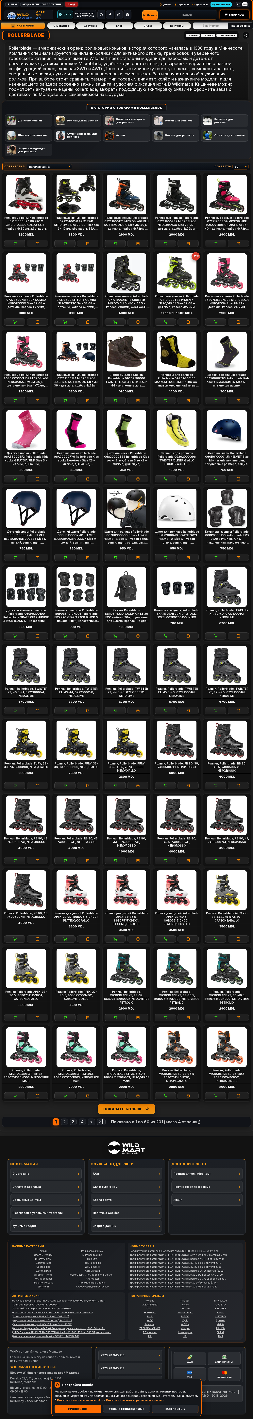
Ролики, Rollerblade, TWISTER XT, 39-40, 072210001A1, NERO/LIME (227, 613)
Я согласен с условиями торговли (37, 1212)
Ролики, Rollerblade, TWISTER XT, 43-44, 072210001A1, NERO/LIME (76, 692)
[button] (150, 15)
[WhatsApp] (119, 14)
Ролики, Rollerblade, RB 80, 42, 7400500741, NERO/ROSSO (26, 840)
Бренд (209, 35)
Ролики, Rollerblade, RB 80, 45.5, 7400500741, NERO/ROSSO (176, 842)
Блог (119, 25)
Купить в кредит (24, 1226)
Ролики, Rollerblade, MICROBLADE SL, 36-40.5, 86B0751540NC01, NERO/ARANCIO (227, 1076)
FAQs (96, 1173)
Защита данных (104, 1226)
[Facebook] (110, 14)
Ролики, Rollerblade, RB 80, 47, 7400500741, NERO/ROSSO (227, 840)
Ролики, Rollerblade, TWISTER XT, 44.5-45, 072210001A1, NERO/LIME (126, 692)
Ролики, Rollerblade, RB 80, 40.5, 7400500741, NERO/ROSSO (227, 767)
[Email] (127, 14)
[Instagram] (101, 14)
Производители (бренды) (192, 1173)
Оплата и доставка (26, 1186)
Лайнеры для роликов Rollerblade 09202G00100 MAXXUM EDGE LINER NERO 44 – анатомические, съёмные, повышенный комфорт (176, 380)
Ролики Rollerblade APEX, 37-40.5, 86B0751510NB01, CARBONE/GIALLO (76, 995)
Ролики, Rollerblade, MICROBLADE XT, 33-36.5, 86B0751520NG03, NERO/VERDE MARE (76, 1076)
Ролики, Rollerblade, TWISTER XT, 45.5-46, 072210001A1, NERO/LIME (177, 692)
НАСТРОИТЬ (173, 1408)
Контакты (177, 25)
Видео (148, 25)
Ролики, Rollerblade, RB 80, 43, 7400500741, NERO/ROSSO (76, 840)
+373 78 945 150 (113, 1355)
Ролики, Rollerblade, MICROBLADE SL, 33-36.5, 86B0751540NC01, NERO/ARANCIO (177, 1076)
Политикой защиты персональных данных (135, 1400)
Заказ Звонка (240, 25)
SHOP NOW (237, 14)
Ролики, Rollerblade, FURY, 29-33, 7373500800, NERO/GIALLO (26, 765)
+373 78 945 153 (112, 1368)
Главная (193, 35)
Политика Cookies (106, 1212)
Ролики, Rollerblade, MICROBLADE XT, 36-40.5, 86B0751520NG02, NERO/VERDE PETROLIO (226, 997)
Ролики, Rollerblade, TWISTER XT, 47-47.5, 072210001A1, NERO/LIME (227, 692)
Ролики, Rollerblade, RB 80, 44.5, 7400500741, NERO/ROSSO (126, 842)
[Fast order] (37, 243)
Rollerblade (228, 35)
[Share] (245, 35)
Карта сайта (102, 1199)
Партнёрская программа (192, 1186)
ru (245, 4)
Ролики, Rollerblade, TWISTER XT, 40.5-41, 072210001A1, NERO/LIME (26, 692)
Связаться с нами (106, 1186)
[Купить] (14, 243)
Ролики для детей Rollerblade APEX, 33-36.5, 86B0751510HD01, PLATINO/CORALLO (126, 918)
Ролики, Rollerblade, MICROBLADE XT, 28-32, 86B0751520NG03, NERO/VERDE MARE (26, 1076)
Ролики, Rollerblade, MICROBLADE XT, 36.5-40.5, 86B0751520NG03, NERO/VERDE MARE (126, 1076)
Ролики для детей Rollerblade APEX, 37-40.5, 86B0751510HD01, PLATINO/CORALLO (176, 918)
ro (238, 4)
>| (101, 1121)
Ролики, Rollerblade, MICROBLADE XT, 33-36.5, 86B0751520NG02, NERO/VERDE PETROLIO (176, 997)
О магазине (61, 25)
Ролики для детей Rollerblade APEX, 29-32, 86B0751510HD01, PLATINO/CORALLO (76, 916)
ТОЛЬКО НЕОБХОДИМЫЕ (126, 1408)
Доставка (90, 25)
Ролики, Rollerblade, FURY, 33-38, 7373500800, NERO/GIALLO (76, 765)
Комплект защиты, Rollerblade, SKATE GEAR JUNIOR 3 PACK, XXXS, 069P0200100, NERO (176, 613)
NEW (14, 4)
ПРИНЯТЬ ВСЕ (78, 1408)
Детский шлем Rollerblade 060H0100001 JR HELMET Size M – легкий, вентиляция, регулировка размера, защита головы (227, 458)
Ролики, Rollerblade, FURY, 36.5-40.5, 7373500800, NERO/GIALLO (126, 767)
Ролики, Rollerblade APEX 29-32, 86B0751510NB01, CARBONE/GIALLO (227, 916)
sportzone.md (221, 4)
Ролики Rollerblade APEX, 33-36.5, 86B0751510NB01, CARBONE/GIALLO (26, 995)
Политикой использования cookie (80, 1400)
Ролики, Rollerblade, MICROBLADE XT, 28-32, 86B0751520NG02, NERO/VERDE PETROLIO (126, 997)
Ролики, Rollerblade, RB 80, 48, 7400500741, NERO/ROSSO (26, 914)
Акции (178, 1199)
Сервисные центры (26, 1199)
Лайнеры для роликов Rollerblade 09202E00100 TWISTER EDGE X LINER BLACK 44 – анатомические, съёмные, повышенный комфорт (127, 380)
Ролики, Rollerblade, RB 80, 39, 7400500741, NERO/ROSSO (177, 765)
